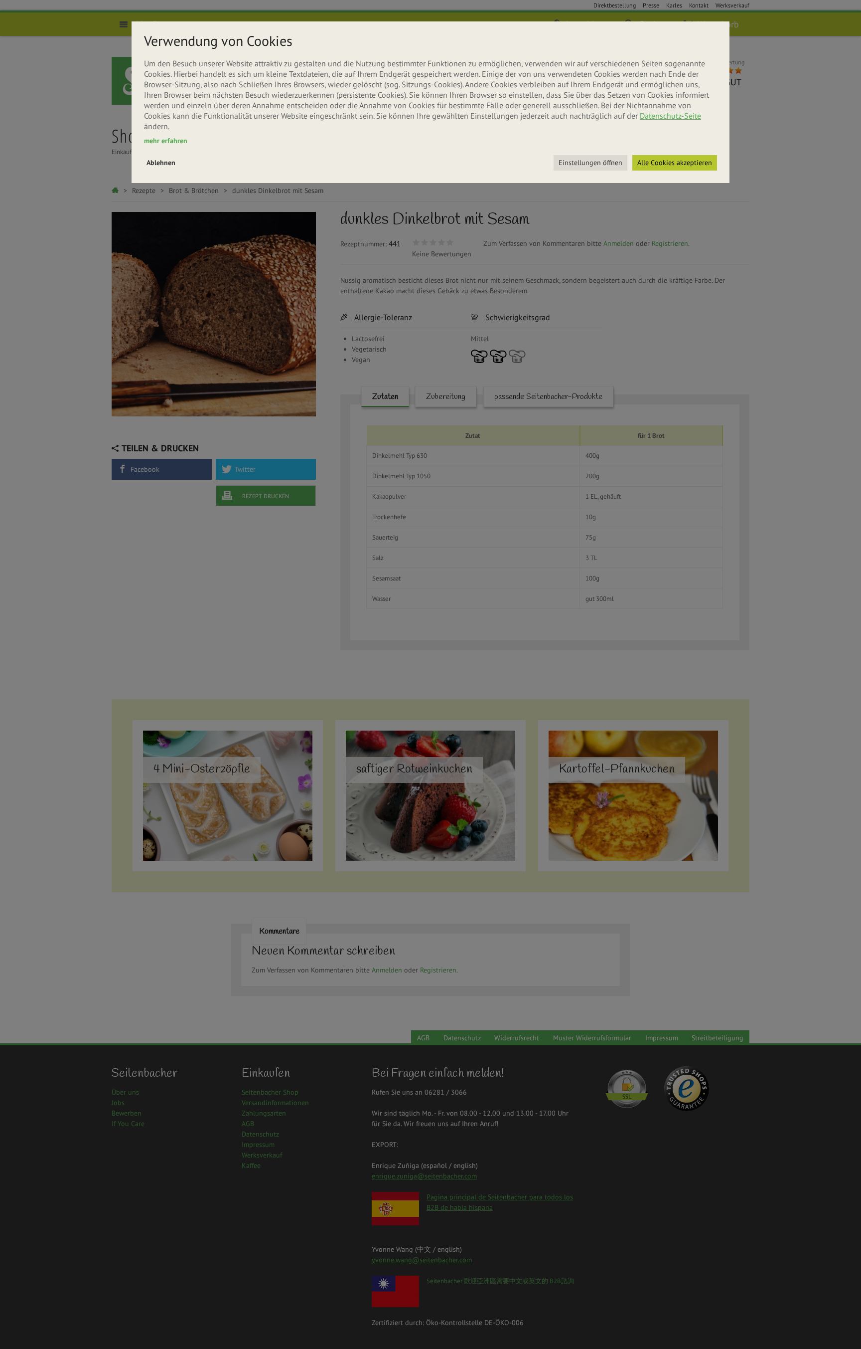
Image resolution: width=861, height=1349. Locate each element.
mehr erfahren (165, 140)
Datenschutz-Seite (670, 116)
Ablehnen (160, 162)
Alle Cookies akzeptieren (674, 162)
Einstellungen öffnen (590, 162)
